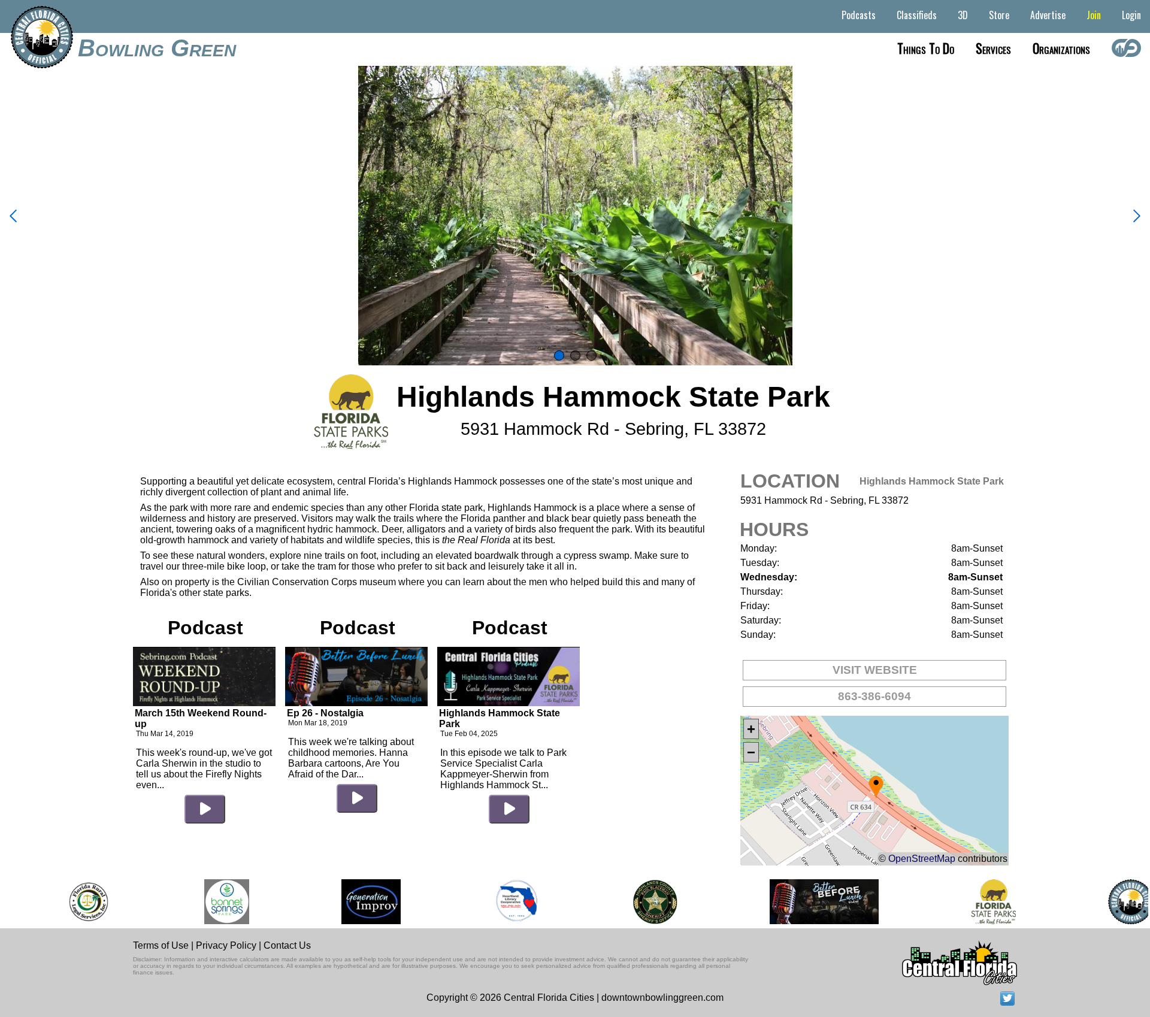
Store (999, 15)
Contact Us (287, 945)
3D (963, 15)
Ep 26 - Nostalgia (325, 713)
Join (1094, 15)
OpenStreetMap (921, 858)
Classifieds (917, 15)
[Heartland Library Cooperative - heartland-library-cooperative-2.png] (499, 901)
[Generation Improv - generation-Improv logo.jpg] (353, 901)
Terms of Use (161, 945)
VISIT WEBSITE (875, 670)
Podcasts (859, 15)
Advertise (1048, 15)
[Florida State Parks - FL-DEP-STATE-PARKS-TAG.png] (976, 901)
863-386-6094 (874, 696)
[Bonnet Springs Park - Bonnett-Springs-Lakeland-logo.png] (209, 901)
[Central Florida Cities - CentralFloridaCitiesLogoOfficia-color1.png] (1113, 901)
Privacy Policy (226, 945)
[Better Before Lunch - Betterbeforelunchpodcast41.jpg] (806, 901)
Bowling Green (157, 48)
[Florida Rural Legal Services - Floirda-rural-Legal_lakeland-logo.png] (70, 901)
